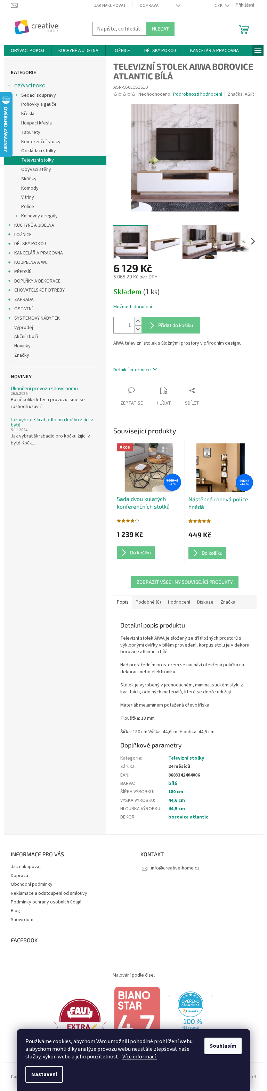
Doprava (149, 5)
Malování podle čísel (134, 975)
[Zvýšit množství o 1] (138, 321)
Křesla (27, 113)
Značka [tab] (227, 602)
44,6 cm (176, 800)
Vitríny (27, 197)
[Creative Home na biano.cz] (137, 1018)
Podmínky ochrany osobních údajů (46, 902)
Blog (15, 910)
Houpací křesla (36, 123)
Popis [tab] (123, 602)
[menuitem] (27, 50)
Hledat (160, 29)
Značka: (241, 94)
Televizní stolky (37, 160)
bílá (172, 783)
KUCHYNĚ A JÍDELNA (34, 225)
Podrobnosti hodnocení (197, 94)
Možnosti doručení (132, 307)
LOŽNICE (23, 234)
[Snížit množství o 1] (138, 329)
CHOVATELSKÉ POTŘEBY (39, 290)
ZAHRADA (24, 299)
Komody (30, 188)
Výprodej (23, 327)
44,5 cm (176, 808)
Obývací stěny (36, 169)
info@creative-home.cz (175, 868)
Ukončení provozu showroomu (44, 388)
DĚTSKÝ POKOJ (30, 243)
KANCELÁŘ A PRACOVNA (38, 253)
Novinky (22, 346)
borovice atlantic (188, 817)
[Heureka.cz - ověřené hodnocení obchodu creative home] (190, 1018)
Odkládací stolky (38, 150)
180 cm (175, 791)
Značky (21, 355)
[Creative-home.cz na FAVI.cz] (80, 1018)
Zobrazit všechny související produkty (185, 582)
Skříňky (29, 178)
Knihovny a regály (39, 216)
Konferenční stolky (40, 141)
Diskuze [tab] (205, 602)
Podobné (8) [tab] (148, 602)
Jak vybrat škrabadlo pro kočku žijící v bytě (52, 422)
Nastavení (44, 1074)
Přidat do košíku (175, 325)
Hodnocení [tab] (179, 602)
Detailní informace (132, 369)
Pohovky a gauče (39, 104)
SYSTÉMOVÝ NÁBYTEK (37, 318)
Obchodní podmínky (31, 884)
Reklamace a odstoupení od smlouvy (49, 893)
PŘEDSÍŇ (23, 271)
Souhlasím (223, 1046)
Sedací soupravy (38, 95)
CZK (219, 5)
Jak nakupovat (110, 5)
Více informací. (139, 1056)
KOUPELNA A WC (31, 262)
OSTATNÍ (23, 308)
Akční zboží (26, 336)
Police (27, 206)
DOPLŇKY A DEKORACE (37, 281)
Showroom (22, 919)
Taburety (30, 132)
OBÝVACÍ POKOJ (31, 86)
